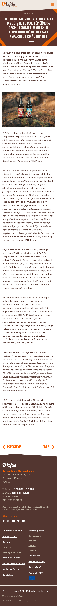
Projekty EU (36, 573)
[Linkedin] (13, 521)
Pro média (34, 555)
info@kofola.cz (20, 492)
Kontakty (7, 575)
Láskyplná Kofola (11, 552)
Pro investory (37, 561)
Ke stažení (35, 567)
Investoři (33, 550)
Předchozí (14, 447)
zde (33, 424)
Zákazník (34, 540)
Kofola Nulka (9, 547)
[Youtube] (23, 521)
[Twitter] (18, 521)
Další (46, 447)
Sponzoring (35, 536)
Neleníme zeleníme (13, 563)
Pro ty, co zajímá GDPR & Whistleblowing (25, 591)
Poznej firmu (9, 536)
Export (32, 545)
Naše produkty (10, 569)
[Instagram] (8, 521)
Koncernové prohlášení (12, 596)
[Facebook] (3, 521)
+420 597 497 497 (23, 489)
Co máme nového (12, 530)
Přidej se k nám (11, 557)
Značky (28, 14)
